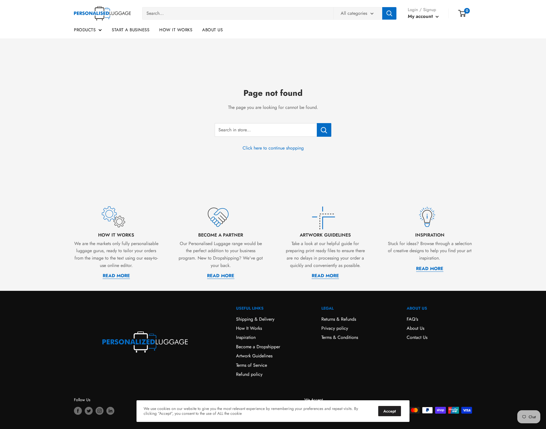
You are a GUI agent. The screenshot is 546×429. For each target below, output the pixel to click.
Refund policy (249, 374)
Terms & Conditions (339, 337)
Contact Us (417, 337)
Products (85, 30)
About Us (212, 30)
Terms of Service (251, 365)
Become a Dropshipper (258, 346)
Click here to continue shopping (273, 148)
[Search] (389, 13)
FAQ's (412, 319)
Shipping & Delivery (255, 319)
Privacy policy (334, 328)
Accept (389, 411)
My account (421, 16)
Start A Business (130, 30)
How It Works (175, 30)
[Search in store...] (324, 130)
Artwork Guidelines (254, 356)
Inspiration (246, 337)
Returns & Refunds (338, 319)
